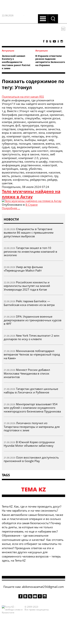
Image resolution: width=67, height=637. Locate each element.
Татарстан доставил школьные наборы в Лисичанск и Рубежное (31, 390)
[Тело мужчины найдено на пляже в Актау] (31, 201)
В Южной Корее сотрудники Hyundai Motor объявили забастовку (29, 444)
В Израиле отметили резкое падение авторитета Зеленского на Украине (50, 60)
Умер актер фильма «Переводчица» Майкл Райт (23, 268)
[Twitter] (50, 41)
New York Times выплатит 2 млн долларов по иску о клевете (31, 337)
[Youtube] (54, 41)
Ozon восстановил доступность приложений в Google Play (31, 459)
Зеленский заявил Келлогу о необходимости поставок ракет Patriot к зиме (16, 62)
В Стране (31, 204)
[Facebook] (43, 41)
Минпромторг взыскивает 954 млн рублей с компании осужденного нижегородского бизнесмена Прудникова (32, 407)
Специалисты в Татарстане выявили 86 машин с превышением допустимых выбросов (28, 232)
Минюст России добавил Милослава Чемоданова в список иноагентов (27, 373)
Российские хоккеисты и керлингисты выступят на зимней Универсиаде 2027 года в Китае (27, 285)
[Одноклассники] (58, 41)
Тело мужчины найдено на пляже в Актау (31, 193)
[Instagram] (61, 41)
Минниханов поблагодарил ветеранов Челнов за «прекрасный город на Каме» (32, 354)
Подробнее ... (11, 208)
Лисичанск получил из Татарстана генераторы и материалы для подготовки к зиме (32, 426)
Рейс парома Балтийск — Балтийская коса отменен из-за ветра (29, 303)
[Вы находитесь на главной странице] (19, 39)
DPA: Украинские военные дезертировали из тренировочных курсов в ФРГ (32, 320)
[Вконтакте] (47, 41)
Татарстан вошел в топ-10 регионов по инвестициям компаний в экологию (30, 251)
